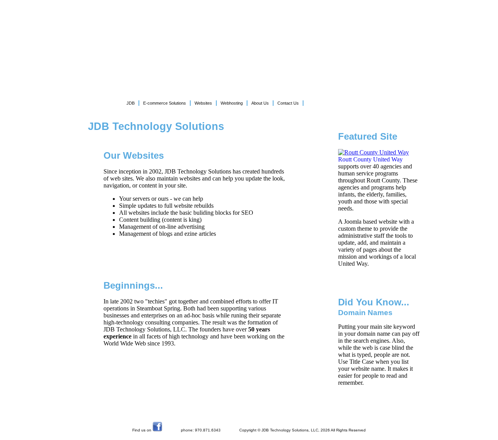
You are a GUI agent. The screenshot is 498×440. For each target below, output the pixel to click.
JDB (130, 103)
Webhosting (232, 103)
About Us (260, 103)
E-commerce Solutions (164, 103)
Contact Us (288, 103)
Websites (203, 103)
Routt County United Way (370, 159)
